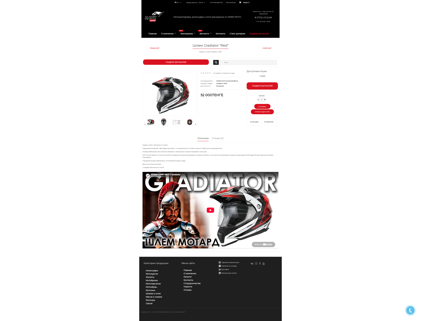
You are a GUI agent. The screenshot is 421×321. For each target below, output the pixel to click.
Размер (262, 76)
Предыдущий (154, 48)
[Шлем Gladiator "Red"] (170, 93)
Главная (202, 52)
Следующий (266, 48)
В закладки (254, 122)
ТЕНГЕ (201, 2)
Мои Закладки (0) (216, 2)
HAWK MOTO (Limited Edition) (227, 81)
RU (178, 2)
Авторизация (231, 2)
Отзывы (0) (218, 138)
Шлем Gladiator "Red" (214, 52)
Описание (203, 138)
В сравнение (268, 122)
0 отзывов (217, 73)
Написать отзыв (228, 73)
